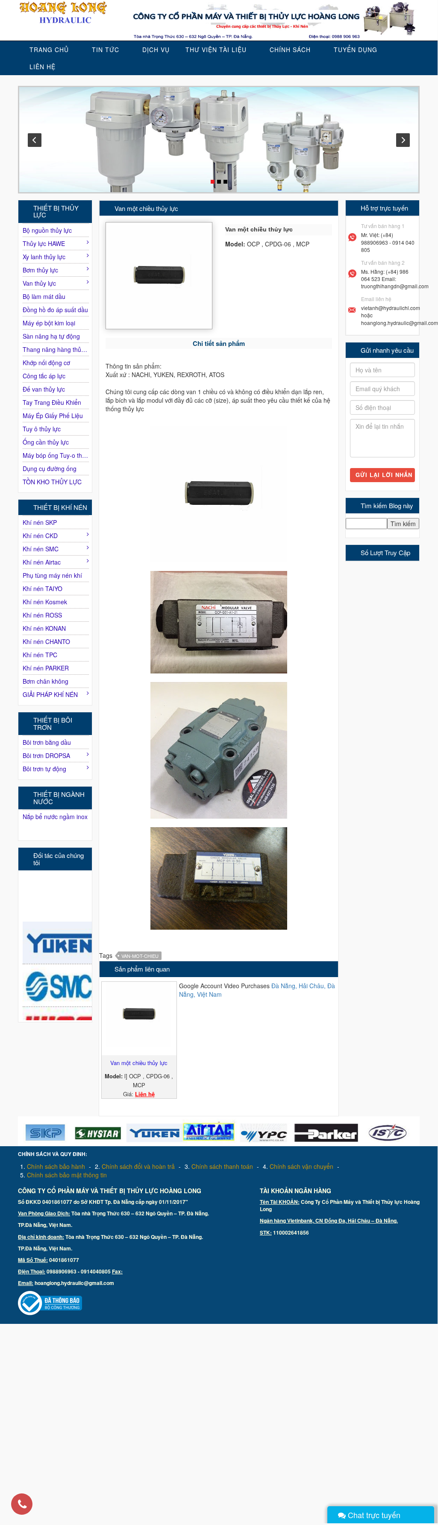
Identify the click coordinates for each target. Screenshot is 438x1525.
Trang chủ (49, 49)
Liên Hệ (42, 66)
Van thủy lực (39, 283)
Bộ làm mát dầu (44, 296)
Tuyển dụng (355, 49)
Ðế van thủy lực (44, 389)
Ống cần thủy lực (46, 442)
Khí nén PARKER (46, 668)
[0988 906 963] (22, 1504)
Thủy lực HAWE (44, 243)
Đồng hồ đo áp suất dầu (55, 309)
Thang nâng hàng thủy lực (56, 349)
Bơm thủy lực (40, 270)
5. (63, 1175)
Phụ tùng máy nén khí (52, 575)
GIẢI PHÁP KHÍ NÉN (50, 694)
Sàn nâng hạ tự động (51, 336)
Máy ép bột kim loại (49, 323)
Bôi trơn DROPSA (46, 755)
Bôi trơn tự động (44, 768)
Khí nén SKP (40, 522)
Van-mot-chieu (140, 955)
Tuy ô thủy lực (42, 428)
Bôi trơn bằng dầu (47, 742)
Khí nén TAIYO (42, 588)
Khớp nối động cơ (46, 362)
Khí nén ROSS (42, 615)
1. (52, 1166)
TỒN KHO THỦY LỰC (52, 481)
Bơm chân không (45, 681)
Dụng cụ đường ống (49, 468)
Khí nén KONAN (44, 628)
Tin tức (105, 49)
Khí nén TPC (40, 654)
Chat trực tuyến (373, 1514)
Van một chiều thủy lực (139, 1063)
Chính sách (290, 49)
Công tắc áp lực (44, 376)
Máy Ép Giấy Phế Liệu (53, 415)
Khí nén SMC (41, 548)
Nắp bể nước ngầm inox (55, 816)
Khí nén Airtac (42, 562)
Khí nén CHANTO (46, 641)
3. (219, 1166)
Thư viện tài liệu (216, 49)
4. (298, 1166)
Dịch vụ (156, 49)
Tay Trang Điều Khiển (52, 402)
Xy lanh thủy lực (44, 256)
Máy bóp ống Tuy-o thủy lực (56, 455)
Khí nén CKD (40, 535)
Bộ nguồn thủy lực (47, 230)
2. (135, 1166)
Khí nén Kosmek (45, 601)
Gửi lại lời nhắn (384, 475)
